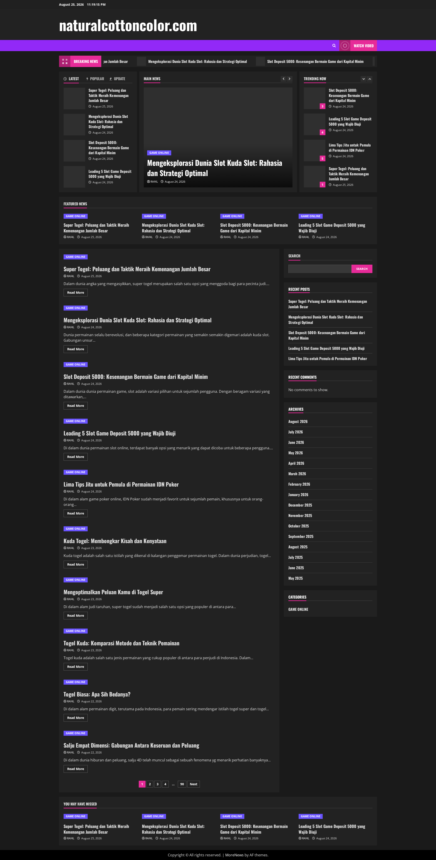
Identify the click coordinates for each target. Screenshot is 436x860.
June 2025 (296, 567)
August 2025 (297, 546)
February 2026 (299, 484)
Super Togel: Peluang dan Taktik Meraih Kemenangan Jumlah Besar (74, 98)
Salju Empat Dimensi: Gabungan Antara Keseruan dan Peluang (131, 745)
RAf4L (154, 182)
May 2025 (295, 578)
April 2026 (296, 463)
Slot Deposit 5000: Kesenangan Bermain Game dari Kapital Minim (298, 61)
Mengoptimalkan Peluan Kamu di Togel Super (113, 592)
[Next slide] (289, 79)
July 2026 (295, 431)
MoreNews (234, 855)
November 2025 (300, 515)
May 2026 (295, 452)
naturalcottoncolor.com (128, 24)
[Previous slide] (283, 79)
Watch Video (364, 45)
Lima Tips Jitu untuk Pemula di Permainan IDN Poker (314, 150)
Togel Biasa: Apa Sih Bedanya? (97, 694)
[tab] (75, 79)
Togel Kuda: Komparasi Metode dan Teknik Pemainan (121, 643)
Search (294, 255)
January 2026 (298, 494)
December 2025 (300, 504)
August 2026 (298, 421)
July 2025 (295, 557)
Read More (77, 293)
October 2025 (298, 525)
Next (193, 784)
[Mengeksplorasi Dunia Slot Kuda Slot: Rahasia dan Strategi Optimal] (218, 137)
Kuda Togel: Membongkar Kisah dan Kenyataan (115, 541)
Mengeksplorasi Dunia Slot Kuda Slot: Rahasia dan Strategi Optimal (180, 61)
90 (182, 784)
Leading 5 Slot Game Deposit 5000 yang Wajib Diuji (74, 177)
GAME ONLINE (159, 153)
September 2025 (300, 536)
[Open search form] (334, 45)
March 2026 (297, 473)
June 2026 (296, 442)
